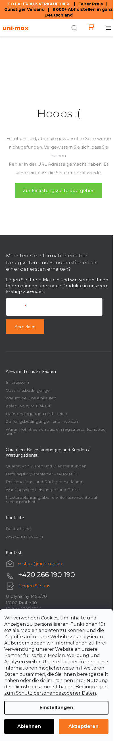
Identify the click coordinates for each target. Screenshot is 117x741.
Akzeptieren (83, 726)
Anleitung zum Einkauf (28, 406)
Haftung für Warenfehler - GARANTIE (42, 474)
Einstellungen (56, 707)
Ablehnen (29, 726)
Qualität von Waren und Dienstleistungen (46, 466)
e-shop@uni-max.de (40, 563)
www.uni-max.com (24, 536)
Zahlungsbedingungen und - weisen (42, 421)
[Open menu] (108, 27)
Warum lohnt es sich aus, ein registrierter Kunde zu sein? (56, 431)
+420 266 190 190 (46, 574)
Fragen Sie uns (34, 585)
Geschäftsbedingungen (29, 390)
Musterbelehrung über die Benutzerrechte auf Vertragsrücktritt (51, 499)
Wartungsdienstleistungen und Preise (43, 489)
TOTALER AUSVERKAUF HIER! (38, 4)
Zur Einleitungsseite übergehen (59, 190)
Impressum (17, 382)
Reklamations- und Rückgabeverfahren (44, 481)
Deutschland (18, 528)
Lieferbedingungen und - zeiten (37, 413)
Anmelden (25, 326)
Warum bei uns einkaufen (31, 398)
